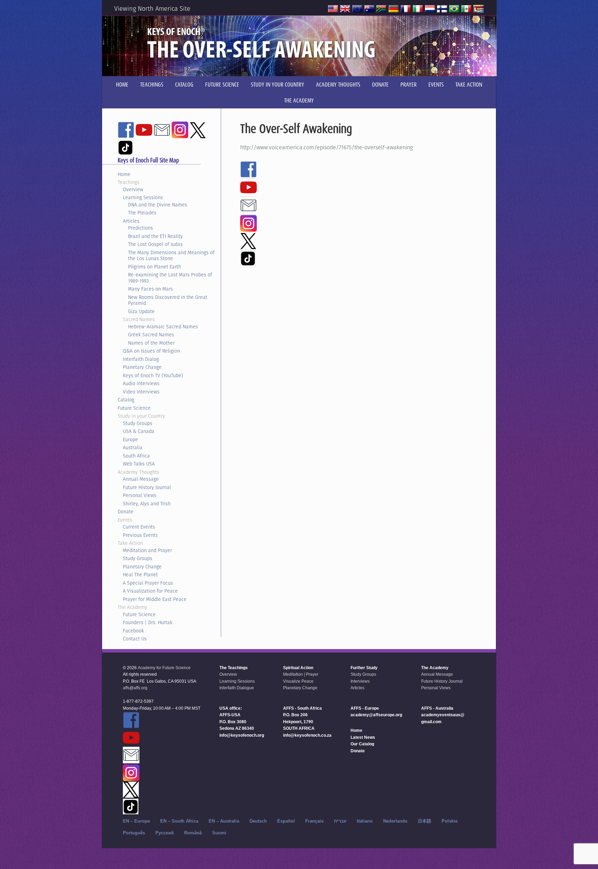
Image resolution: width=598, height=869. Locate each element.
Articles (131, 221)
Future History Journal (147, 487)
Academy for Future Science (164, 667)
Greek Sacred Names (151, 334)
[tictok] (248, 263)
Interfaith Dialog (141, 359)
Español (286, 821)
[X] (248, 246)
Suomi (219, 832)
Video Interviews (141, 391)
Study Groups (137, 423)
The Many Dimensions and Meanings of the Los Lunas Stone (171, 255)
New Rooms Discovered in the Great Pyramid (167, 300)
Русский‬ (164, 832)
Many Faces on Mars (150, 288)
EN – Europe (136, 821)
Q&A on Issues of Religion (151, 350)
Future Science (134, 408)
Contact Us (135, 638)
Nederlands (395, 821)
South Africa (136, 455)
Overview (133, 189)
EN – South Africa (179, 821)
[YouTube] (248, 192)
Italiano (365, 821)
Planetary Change (142, 367)
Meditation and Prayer (147, 550)
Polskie (449, 821)
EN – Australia (224, 821)
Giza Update (141, 311)
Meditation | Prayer (300, 674)
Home (124, 174)
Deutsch (258, 821)
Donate (126, 511)
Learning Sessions (143, 197)
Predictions (140, 227)
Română (193, 832)
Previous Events (140, 535)
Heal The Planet (140, 574)
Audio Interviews (141, 383)
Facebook (133, 630)
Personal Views (139, 495)
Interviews (360, 681)
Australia (133, 447)
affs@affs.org (135, 687)
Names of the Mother (151, 342)
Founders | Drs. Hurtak (147, 622)
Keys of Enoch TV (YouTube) (153, 375)
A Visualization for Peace (150, 590)
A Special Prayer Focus (148, 582)
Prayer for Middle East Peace (155, 599)
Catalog (126, 399)
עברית (340, 821)
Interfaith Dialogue (236, 687)
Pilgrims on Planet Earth (154, 266)
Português (134, 832)
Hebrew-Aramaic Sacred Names (163, 326)
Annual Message (141, 479)
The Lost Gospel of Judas (155, 244)
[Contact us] (248, 210)
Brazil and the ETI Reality (155, 236)
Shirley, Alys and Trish (147, 503)
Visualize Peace (298, 681)
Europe (130, 439)
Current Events (139, 526)
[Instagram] (248, 228)
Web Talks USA (139, 463)
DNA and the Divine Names (157, 204)
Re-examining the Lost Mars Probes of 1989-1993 (170, 277)
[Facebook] (248, 174)
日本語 (424, 821)
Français (314, 821)
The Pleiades (142, 212)
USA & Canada (138, 431)
